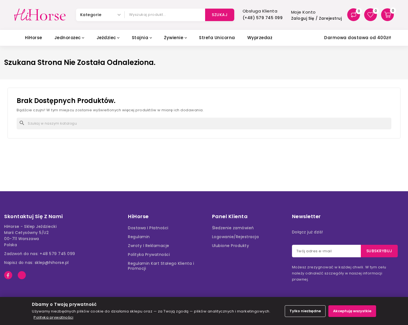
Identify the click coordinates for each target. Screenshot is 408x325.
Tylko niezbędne (305, 311)
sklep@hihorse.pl (52, 262)
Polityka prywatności (53, 317)
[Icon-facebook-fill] (8, 275)
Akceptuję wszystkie (352, 311)
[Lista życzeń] (370, 14)
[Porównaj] (353, 14)
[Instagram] (22, 275)
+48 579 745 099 (57, 253)
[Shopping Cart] (387, 14)
